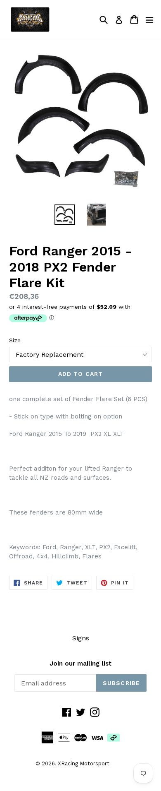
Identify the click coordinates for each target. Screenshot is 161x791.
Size (15, 340)
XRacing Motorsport (83, 763)
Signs (80, 638)
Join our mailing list (80, 663)
